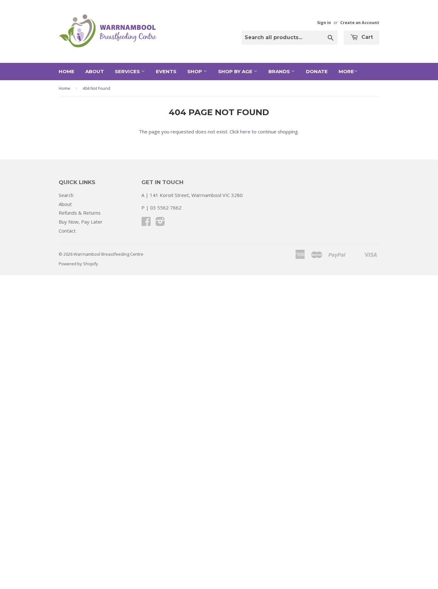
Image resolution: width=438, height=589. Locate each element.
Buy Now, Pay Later (81, 221)
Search (66, 195)
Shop (195, 71)
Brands (279, 71)
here (245, 131)
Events (166, 71)
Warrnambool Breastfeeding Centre (108, 254)
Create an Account (359, 22)
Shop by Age (236, 71)
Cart (366, 37)
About (94, 71)
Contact (67, 230)
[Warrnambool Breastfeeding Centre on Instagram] (160, 223)
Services (128, 71)
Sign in (324, 22)
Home (66, 71)
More (346, 71)
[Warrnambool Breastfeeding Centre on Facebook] (146, 223)
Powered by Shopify (78, 264)
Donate (317, 71)
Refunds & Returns (80, 212)
